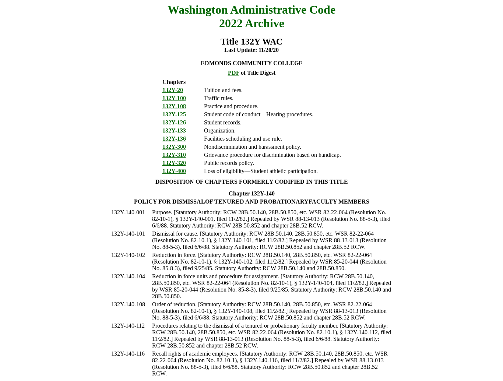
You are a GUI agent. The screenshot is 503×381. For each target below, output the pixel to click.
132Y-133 (174, 130)
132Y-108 (174, 106)
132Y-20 (172, 90)
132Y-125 (174, 114)
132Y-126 (174, 122)
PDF (233, 73)
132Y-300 (174, 147)
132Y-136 (174, 138)
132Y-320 (174, 163)
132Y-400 (174, 171)
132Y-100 (174, 98)
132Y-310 (174, 155)
